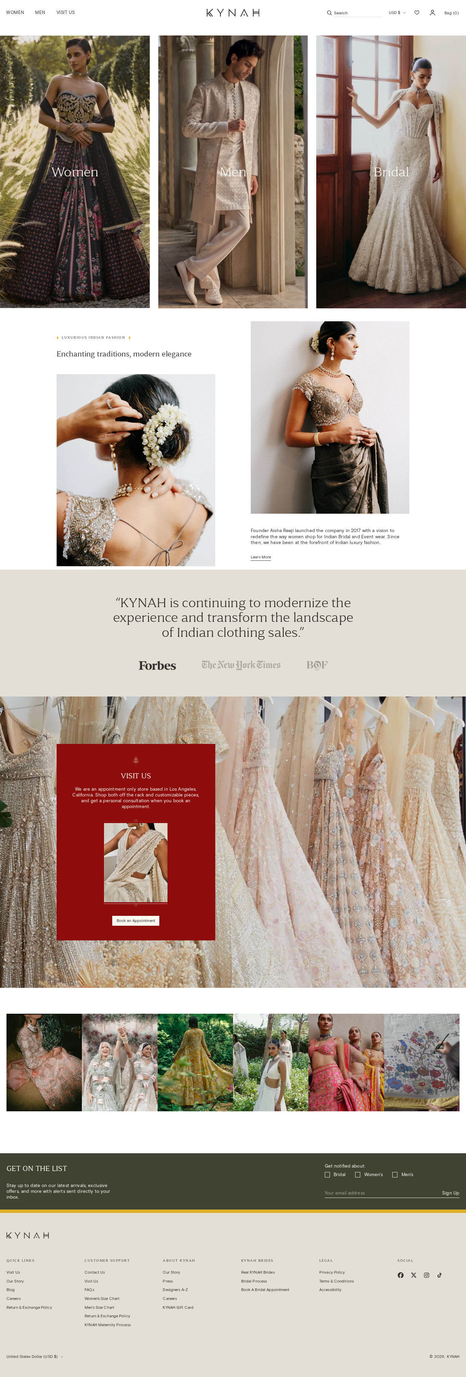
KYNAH (453, 1356)
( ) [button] (452, 15)
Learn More (261, 557)
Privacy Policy (332, 1272)
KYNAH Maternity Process (108, 1324)
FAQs (89, 1289)
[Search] (329, 13)
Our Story (15, 1281)
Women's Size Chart (102, 1298)
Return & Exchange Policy (29, 1307)
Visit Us (13, 1272)
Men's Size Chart (99, 1307)
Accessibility (330, 1289)
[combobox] (358, 13)
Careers (13, 1298)
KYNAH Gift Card (178, 1307)
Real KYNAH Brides (258, 1272)
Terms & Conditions (336, 1281)
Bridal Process (254, 1281)
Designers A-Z (175, 1289)
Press (168, 1281)
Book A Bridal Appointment (265, 1289)
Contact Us (95, 1272)
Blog (10, 1289)
